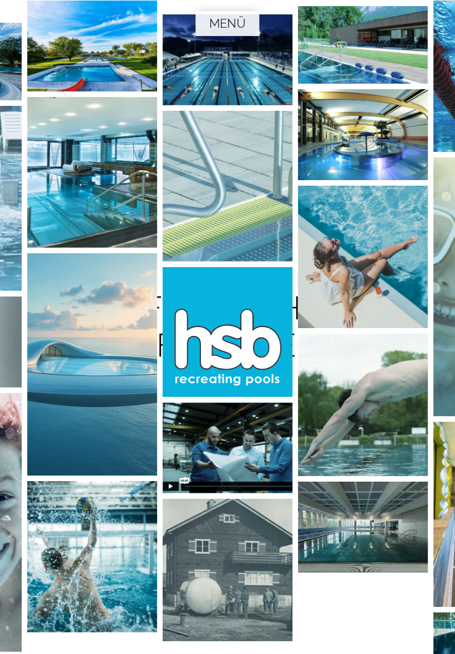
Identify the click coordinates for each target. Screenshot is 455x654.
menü (227, 23)
